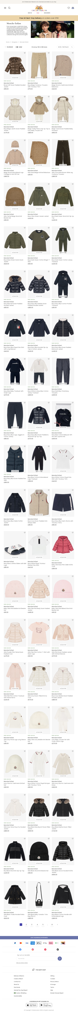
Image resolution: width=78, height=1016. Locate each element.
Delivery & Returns (19, 976)
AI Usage (53, 984)
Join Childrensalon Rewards (39, 937)
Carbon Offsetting (20, 993)
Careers (52, 979)
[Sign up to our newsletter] (60, 958)
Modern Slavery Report (56, 993)
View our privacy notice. (22, 963)
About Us (16, 984)
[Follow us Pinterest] (45, 950)
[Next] (57, 925)
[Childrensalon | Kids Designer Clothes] (39, 7)
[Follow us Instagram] (33, 950)
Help (51, 990)
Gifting (52, 976)
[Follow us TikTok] (58, 950)
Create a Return (18, 979)
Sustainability (18, 996)
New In (30, 13)
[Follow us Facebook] (20, 950)
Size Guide (17, 987)
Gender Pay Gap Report (20, 990)
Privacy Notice (54, 981)
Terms (52, 987)
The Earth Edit (41, 970)
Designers (47, 13)
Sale (38, 13)
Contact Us (17, 981)
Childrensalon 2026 (37, 1010)
